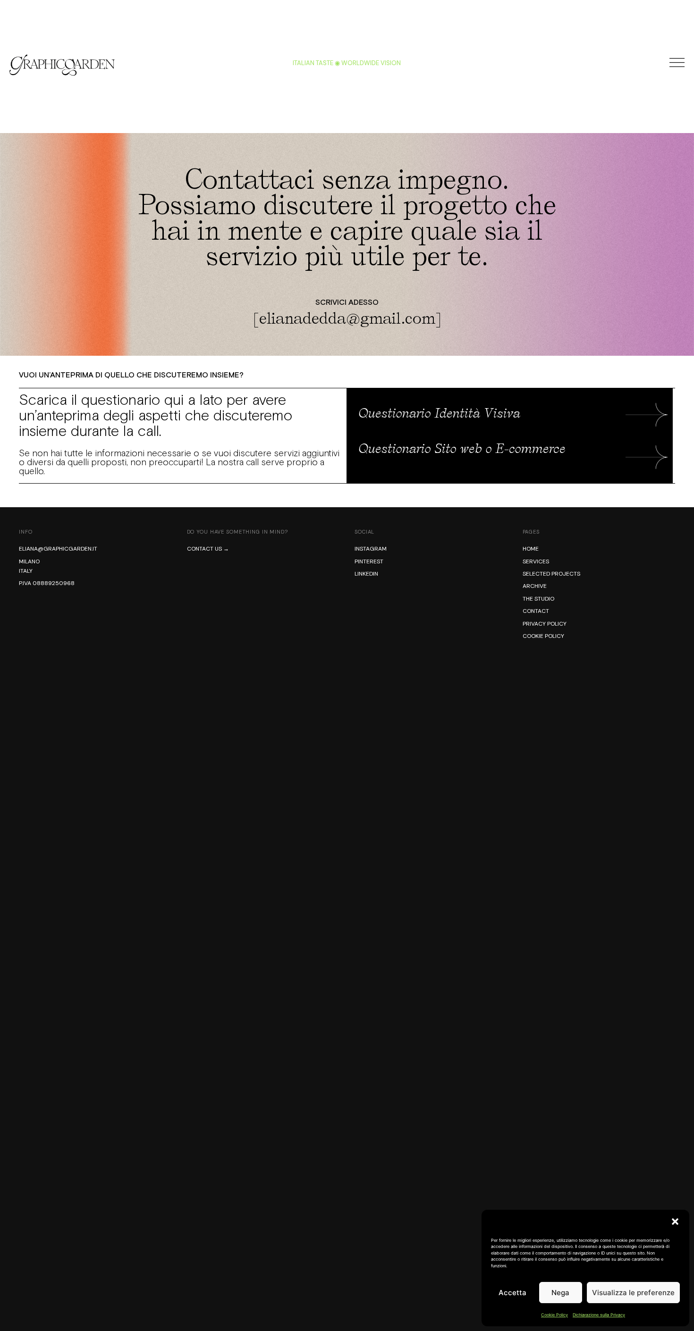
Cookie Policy (554, 1314)
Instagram (371, 548)
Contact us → (208, 548)
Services (536, 561)
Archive (535, 586)
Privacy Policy (545, 624)
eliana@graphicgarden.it (58, 548)
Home (531, 548)
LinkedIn (366, 574)
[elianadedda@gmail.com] (347, 318)
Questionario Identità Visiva (439, 413)
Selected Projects (551, 574)
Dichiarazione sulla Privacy (599, 1314)
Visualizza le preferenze (633, 1292)
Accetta (512, 1292)
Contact (536, 611)
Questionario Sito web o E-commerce (462, 448)
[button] (675, 1221)
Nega (560, 1292)
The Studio (538, 599)
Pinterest (369, 561)
